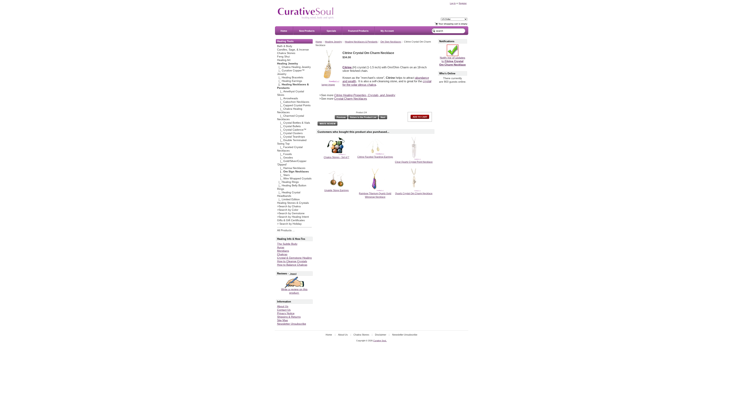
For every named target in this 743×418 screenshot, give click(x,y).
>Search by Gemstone (291, 213)
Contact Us (284, 309)
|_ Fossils (284, 154)
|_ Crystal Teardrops (291, 136)
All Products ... (286, 230)
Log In (453, 3)
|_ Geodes (285, 157)
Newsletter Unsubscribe (291, 323)
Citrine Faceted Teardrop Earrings (375, 157)
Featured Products (358, 31)
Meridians (283, 250)
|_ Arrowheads (287, 98)
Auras (280, 247)
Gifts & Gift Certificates (291, 220)
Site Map (282, 320)
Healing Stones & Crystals (293, 202)
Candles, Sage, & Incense (293, 49)
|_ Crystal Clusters (290, 133)
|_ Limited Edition (288, 199)
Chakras (282, 254)
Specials (331, 31)
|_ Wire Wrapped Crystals (294, 178)
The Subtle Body (287, 243)
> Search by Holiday (289, 223)
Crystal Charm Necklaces (350, 98)
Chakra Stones (286, 53)
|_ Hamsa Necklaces (291, 168)
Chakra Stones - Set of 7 (336, 157)
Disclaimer (380, 334)
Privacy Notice (285, 313)
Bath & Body (284, 46)
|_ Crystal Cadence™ (291, 129)
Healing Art (283, 60)
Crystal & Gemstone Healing (294, 257)
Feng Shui (283, 56)
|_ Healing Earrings (289, 81)
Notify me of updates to (452, 61)
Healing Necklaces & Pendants (361, 41)
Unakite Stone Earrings (336, 190)
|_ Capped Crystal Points (294, 105)
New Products (307, 31)
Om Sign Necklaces (390, 41)
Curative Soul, (380, 340)
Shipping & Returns (289, 316)
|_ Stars (283, 175)
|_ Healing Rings (288, 182)
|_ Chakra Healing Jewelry (294, 67)
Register (463, 3)
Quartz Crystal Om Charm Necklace (413, 193)
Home (284, 31)
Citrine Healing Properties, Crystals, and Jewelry (364, 95)
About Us (282, 306)
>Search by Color (287, 209)
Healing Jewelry (333, 41)
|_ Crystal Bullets (289, 126)
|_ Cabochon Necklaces (293, 101)
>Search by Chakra (289, 206)
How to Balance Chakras (292, 264)
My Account (387, 31)
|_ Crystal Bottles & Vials (293, 122)
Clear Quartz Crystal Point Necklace (414, 162)
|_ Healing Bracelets (290, 77)
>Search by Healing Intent (293, 216)
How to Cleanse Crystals (292, 261)
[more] (292, 274)
